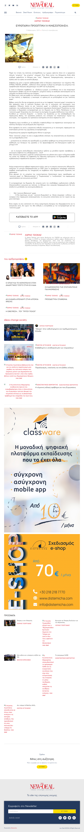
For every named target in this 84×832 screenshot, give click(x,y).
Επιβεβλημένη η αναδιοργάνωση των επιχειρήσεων (54, 348)
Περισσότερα (60, 12)
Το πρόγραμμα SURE (62, 655)
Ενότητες (37, 12)
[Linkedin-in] (17, 5)
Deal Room (27, 12)
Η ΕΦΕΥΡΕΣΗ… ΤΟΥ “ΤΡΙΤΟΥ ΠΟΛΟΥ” (21, 311)
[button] (75, 12)
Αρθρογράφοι (47, 12)
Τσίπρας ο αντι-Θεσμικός (24, 620)
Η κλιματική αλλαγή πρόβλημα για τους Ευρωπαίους (55, 387)
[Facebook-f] (5, 5)
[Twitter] (9, 5)
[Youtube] (13, 5)
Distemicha (14, 828)
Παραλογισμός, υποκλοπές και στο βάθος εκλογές (54, 367)
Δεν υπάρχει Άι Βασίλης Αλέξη (26, 705)
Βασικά (18, 12)
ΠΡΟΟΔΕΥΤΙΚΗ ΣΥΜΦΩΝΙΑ (56, 299)
